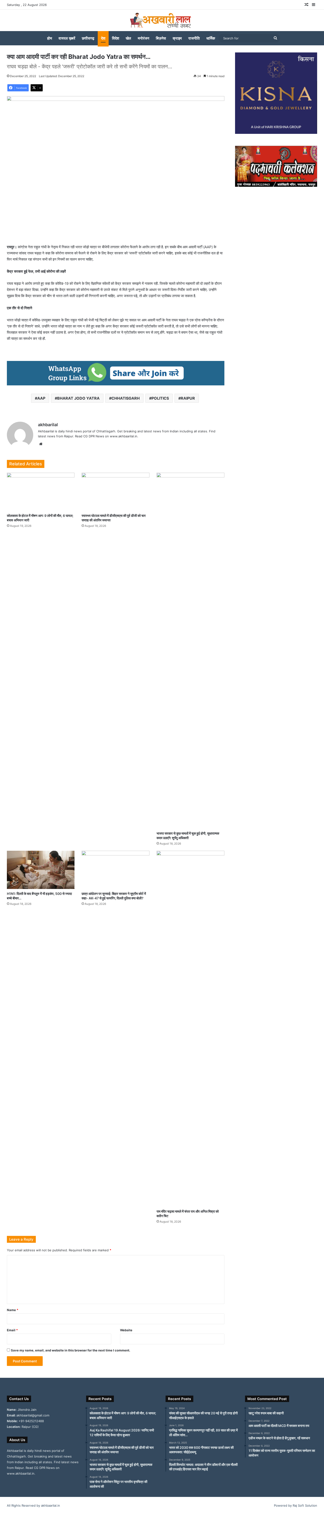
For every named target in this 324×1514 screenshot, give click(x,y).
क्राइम (177, 38)
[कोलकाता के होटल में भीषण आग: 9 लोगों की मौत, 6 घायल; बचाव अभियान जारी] (41, 492)
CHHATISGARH (125, 398)
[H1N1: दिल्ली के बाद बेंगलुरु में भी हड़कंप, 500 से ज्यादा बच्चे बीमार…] (41, 870)
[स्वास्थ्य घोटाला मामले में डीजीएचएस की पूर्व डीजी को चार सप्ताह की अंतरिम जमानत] (115, 492)
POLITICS (160, 398)
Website (126, 1330)
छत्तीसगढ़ (88, 38)
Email (12, 1330)
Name (12, 1310)
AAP (41, 398)
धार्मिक (210, 38)
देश (103, 38)
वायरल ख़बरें (67, 38)
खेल (128, 38)
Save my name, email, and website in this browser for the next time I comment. (70, 1350)
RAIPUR (188, 398)
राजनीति (194, 38)
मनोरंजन (143, 38)
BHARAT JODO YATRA (78, 398)
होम (49, 38)
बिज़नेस (161, 38)
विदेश (115, 38)
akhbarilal (48, 424)
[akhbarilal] (162, 20)
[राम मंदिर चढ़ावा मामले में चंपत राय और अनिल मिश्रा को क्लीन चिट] (190, 1029)
